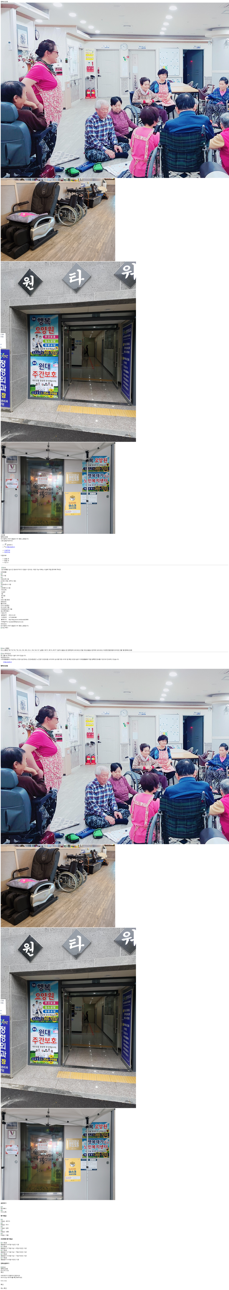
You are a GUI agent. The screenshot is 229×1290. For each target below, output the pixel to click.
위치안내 (7, 552)
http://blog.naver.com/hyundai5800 (18, 619)
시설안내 (7, 550)
